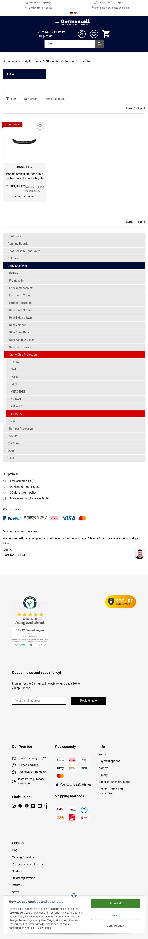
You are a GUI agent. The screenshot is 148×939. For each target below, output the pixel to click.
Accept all (116, 903)
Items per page (54, 99)
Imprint (103, 754)
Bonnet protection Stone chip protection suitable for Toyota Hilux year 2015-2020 (24, 176)
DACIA (15, 362)
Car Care (13, 443)
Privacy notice (43, 927)
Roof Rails (14, 236)
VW (13, 421)
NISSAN (16, 399)
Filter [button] (12, 99)
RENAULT (17, 406)
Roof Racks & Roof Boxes (24, 251)
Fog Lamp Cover (19, 295)
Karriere (103, 768)
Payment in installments (27, 864)
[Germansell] (75, 22)
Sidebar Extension (20, 347)
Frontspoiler (16, 280)
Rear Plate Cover (19, 310)
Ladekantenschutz (21, 288)
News (15, 892)
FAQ (14, 850)
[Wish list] (94, 34)
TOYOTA (16, 414)
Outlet (11, 451)
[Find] (99, 44)
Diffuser (14, 273)
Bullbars (13, 258)
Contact (17, 871)
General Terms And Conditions (111, 791)
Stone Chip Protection (23, 354)
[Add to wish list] (40, 126)
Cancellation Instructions (114, 782)
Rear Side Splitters (20, 317)
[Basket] (106, 34)
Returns (17, 885)
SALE (11, 458)
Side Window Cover (21, 340)
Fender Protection (20, 303)
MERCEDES (18, 391)
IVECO (15, 384)
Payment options (109, 761)
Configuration (115, 925)
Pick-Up (12, 436)
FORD (14, 377)
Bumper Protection (21, 428)
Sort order (30, 99)
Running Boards (18, 243)
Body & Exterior (17, 266)
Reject (115, 915)
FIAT (13, 369)
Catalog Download (24, 857)
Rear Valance (17, 325)
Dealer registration (23, 878)
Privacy (103, 775)
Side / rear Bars (19, 332)
